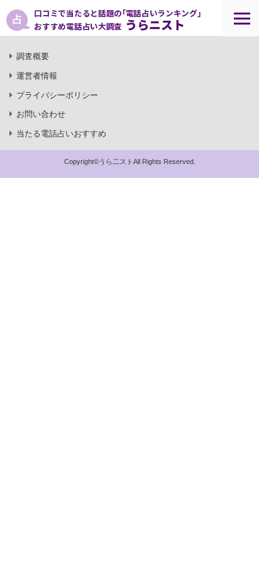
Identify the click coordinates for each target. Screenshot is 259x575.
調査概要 (32, 56)
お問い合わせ (40, 114)
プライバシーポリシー (57, 95)
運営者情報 (36, 75)
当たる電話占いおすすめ (61, 133)
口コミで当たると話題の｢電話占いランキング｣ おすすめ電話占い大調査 (117, 20)
